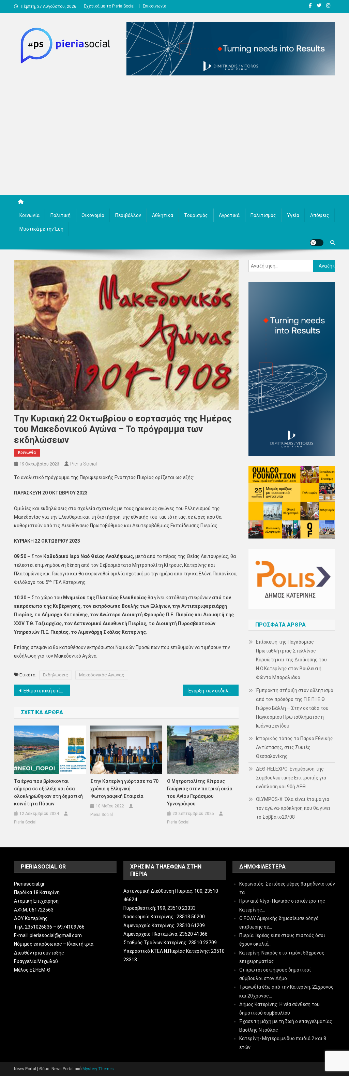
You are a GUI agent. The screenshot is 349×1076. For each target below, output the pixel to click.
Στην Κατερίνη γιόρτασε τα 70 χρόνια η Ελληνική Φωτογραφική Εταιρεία (124, 788)
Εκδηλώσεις (55, 674)
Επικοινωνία (154, 6)
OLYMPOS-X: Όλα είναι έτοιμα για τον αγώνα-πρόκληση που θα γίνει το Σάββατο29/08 (293, 808)
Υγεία (293, 215)
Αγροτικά (229, 215)
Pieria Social (83, 464)
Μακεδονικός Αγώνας (101, 674)
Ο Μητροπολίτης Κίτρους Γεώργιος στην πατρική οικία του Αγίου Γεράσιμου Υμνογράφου (199, 792)
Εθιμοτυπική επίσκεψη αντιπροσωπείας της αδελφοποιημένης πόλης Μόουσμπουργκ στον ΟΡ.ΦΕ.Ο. (47, 690)
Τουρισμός (196, 215)
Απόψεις (319, 215)
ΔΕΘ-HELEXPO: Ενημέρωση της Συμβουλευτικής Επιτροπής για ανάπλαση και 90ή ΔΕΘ (291, 777)
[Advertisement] (174, 137)
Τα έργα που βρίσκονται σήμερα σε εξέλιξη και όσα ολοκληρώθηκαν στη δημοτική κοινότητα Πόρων (48, 792)
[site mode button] (316, 242)
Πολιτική (60, 215)
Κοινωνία (29, 215)
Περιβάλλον (128, 215)
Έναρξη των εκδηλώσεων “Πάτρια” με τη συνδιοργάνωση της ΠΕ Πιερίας (213, 690)
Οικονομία (92, 215)
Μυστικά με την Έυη (41, 229)
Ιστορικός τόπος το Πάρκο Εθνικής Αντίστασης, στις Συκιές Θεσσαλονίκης (294, 747)
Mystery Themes (98, 1068)
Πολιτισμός (263, 215)
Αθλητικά (162, 215)
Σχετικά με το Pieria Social (109, 6)
